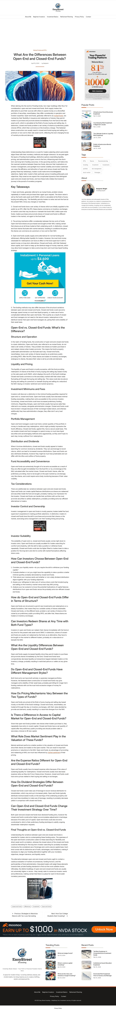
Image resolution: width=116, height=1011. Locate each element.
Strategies (97, 172)
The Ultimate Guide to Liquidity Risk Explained (103, 134)
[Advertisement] (58, 32)
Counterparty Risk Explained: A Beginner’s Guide (102, 123)
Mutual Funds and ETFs (39, 50)
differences (27, 906)
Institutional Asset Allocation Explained (102, 964)
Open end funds (46, 906)
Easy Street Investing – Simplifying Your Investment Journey (55, 1000)
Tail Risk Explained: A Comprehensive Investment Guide (102, 953)
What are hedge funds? (65, 953)
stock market (86, 172)
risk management (96, 168)
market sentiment (54, 752)
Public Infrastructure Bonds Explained (102, 145)
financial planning (103, 161)
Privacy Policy (58, 1008)
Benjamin (45, 63)
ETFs (84, 161)
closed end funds (17, 906)
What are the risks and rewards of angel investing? (67, 974)
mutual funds (58, 116)
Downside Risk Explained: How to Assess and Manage (102, 974)
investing (85, 165)
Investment (36, 906)
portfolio (85, 168)
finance (92, 161)
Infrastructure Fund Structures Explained (103, 113)
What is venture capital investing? (65, 964)
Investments (106, 165)
